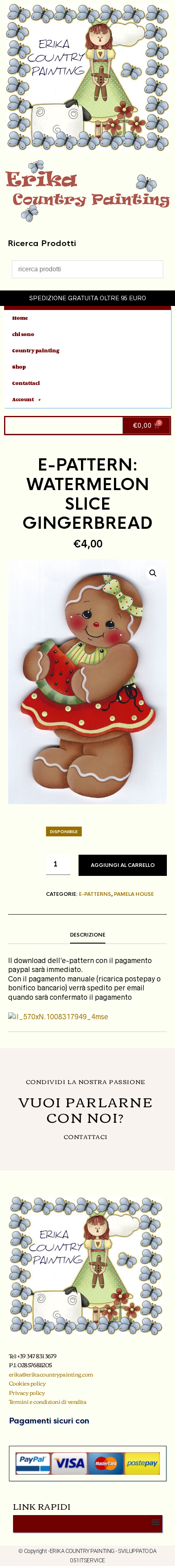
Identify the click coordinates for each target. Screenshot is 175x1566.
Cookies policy (27, 1383)
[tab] (87, 935)
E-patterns (95, 894)
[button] (153, 573)
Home (20, 318)
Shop (19, 367)
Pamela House (134, 894)
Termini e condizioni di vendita (48, 1401)
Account (23, 399)
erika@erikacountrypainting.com (51, 1374)
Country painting (35, 350)
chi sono (23, 334)
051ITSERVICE (87, 1560)
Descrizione (87, 935)
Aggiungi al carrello (123, 865)
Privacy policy (27, 1392)
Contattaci (26, 383)
